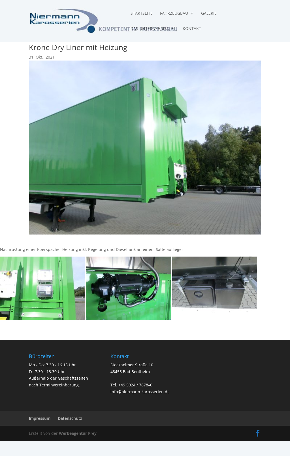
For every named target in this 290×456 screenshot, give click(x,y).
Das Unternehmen (150, 29)
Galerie (209, 13)
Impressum (39, 418)
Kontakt (192, 29)
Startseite (142, 13)
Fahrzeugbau (174, 13)
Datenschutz (70, 418)
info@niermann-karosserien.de (140, 391)
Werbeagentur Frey (77, 433)
